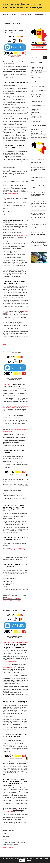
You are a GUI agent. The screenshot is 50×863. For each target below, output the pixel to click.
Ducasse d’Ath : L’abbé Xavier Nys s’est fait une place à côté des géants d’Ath (38, 226)
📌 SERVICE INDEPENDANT (40, 14)
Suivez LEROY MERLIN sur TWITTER (11, 600)
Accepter (22, 860)
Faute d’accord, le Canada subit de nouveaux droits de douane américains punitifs (38, 194)
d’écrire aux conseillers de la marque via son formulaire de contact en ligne (15, 549)
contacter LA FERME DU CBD (12, 353)
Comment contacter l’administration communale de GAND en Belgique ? (38, 111)
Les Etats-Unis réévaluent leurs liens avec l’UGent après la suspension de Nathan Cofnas (38, 161)
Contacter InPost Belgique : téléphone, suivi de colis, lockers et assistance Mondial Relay (39, 69)
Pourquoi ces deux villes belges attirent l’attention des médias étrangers (38, 169)
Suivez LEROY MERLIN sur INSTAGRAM (12, 602)
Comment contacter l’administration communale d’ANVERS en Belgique (37, 116)
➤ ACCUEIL (5, 14)
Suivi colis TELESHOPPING (36, 77)
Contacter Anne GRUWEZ (36, 72)
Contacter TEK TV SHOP (36, 96)
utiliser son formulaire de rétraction (12, 425)
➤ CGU (29, 14)
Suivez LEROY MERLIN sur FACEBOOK (12, 599)
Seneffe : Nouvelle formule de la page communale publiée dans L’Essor (38, 234)
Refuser (29, 860)
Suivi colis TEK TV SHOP (36, 94)
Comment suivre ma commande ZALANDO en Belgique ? (38, 120)
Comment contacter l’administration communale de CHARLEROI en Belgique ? (38, 105)
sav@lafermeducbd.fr (13, 193)
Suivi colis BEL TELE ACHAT (37, 99)
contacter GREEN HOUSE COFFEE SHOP (15, 611)
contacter (6, 384)
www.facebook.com (8, 847)
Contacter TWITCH (35, 75)
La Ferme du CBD (23, 235)
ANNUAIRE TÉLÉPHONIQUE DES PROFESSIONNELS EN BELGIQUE (23, 6)
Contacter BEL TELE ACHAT (37, 101)
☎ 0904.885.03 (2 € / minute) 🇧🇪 (18, 14)
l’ (12, 661)
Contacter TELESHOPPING (36, 84)
